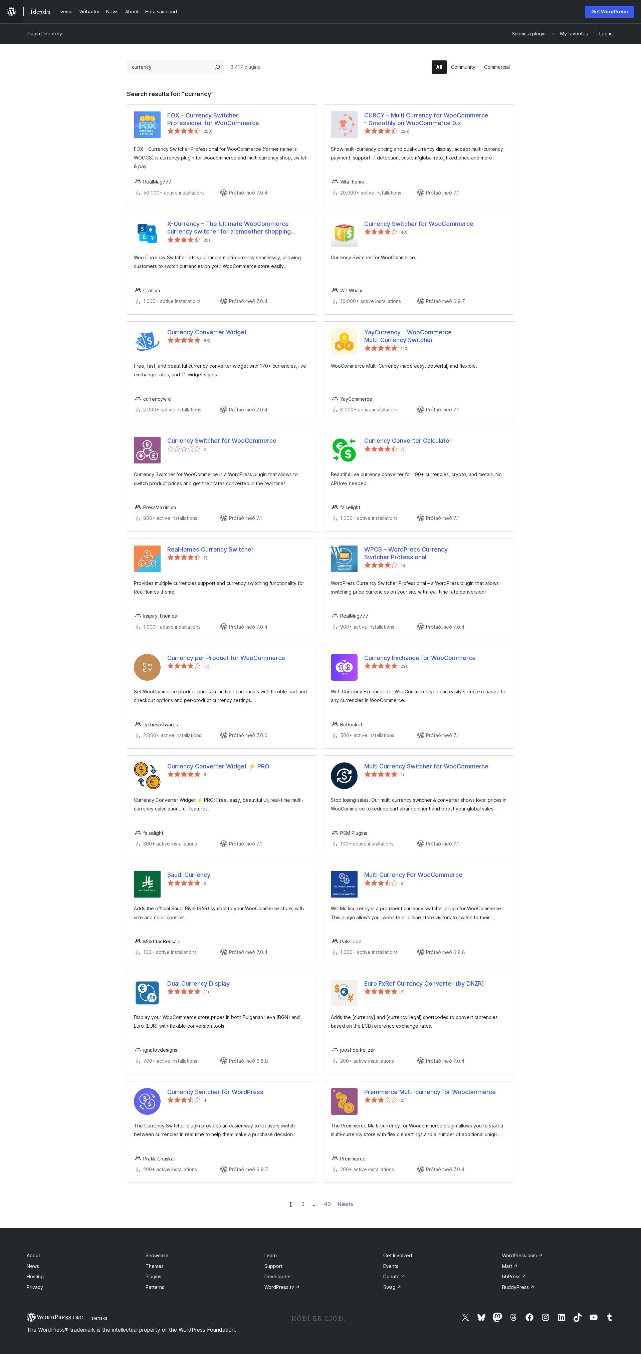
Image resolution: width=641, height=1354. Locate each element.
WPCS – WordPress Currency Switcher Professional (406, 553)
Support (273, 1266)
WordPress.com (522, 1255)
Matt (510, 1266)
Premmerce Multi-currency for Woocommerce (430, 1091)
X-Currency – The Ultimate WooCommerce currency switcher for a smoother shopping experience (229, 228)
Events (390, 1266)
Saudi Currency (188, 874)
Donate (394, 1276)
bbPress (514, 1276)
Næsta (345, 1204)
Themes (155, 1266)
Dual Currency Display (198, 983)
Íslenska (99, 1318)
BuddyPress (518, 1287)
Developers (277, 1276)
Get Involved (397, 1255)
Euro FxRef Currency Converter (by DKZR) (424, 983)
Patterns (155, 1287)
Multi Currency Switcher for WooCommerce (426, 766)
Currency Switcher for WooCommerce (418, 223)
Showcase (157, 1255)
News (33, 1266)
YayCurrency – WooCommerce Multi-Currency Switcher (408, 336)
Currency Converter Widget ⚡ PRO (218, 766)
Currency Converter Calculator (408, 440)
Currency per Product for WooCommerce (226, 657)
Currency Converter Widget (207, 332)
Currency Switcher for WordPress (215, 1091)
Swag (392, 1287)
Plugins (153, 1276)
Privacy (35, 1287)
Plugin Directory (44, 33)
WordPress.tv (282, 1287)
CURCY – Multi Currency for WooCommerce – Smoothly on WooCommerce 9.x (426, 119)
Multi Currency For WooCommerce (413, 874)
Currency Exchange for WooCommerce (420, 657)
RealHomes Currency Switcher (210, 549)
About (33, 1255)
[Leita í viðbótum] (217, 67)
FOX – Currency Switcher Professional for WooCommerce (213, 119)
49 (327, 1204)
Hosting (35, 1276)
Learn (270, 1255)
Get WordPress (609, 11)
